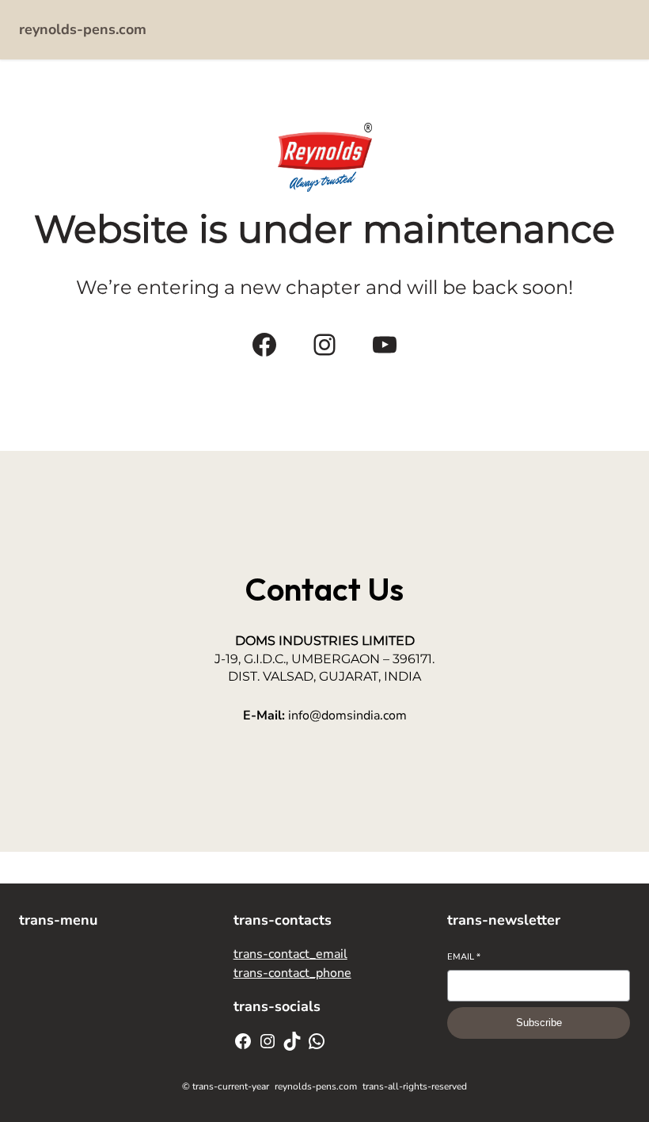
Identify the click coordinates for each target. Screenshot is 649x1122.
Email (463, 957)
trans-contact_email (290, 954)
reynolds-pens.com (82, 29)
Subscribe (539, 1022)
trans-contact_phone (292, 973)
